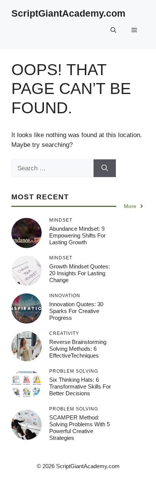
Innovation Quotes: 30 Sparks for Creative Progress (76, 311)
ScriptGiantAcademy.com (68, 13)
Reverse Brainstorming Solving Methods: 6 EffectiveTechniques (77, 349)
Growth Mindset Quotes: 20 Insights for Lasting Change (79, 273)
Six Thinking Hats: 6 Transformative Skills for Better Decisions (80, 386)
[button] (113, 30)
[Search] (105, 168)
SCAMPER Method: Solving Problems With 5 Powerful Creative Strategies (79, 427)
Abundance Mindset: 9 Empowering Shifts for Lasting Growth (77, 235)
